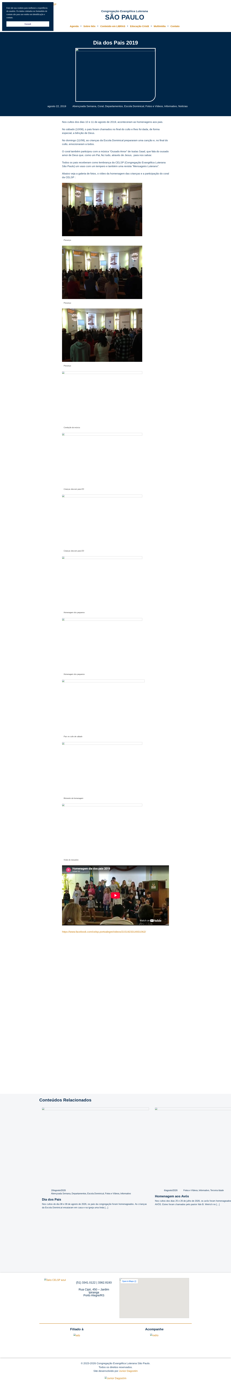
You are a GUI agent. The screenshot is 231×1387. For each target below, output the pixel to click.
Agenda (74, 26)
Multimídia (160, 26)
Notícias (183, 106)
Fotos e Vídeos (154, 106)
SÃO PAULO (124, 17)
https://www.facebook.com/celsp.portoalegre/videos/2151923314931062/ (104, 931)
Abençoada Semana (84, 106)
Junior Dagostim (128, 1371)
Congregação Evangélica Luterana (124, 11)
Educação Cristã (139, 26)
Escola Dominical (134, 106)
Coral (101, 106)
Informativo (170, 106)
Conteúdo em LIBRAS (112, 26)
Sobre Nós (89, 26)
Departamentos (114, 106)
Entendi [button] (28, 24)
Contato (175, 26)
